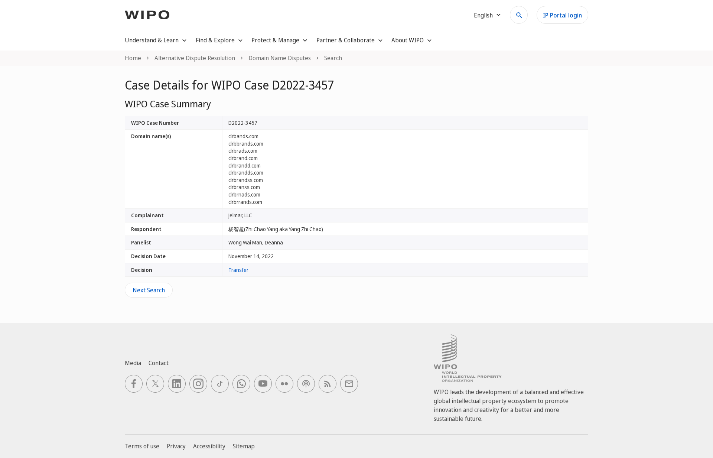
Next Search (149, 290)
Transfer (238, 269)
